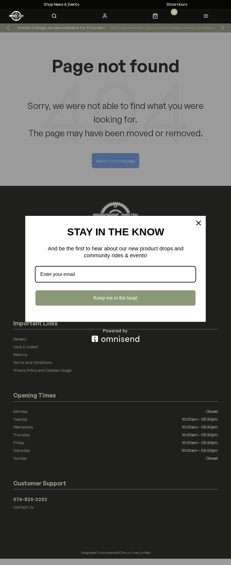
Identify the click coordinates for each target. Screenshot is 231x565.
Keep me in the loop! (115, 298)
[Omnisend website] (115, 335)
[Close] (198, 223)
